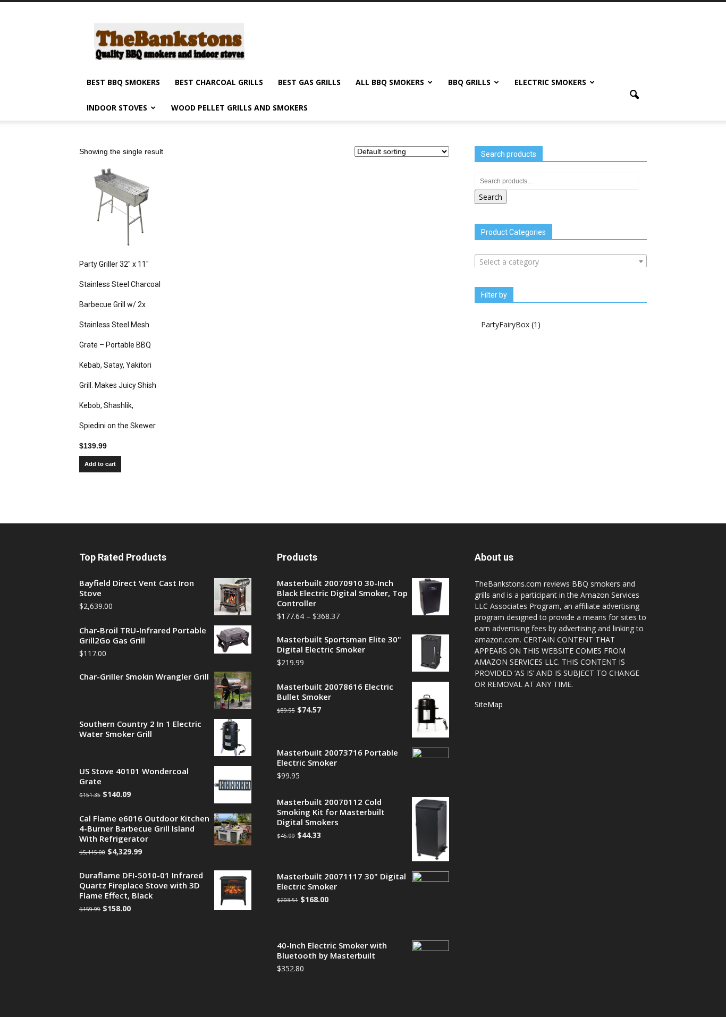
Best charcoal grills (219, 82)
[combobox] (561, 261)
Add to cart (100, 464)
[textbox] (560, 262)
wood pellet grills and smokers (239, 108)
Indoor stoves (117, 108)
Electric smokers (550, 82)
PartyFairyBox (505, 324)
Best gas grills (309, 82)
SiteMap (489, 704)
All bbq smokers (390, 82)
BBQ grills (469, 82)
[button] (634, 95)
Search (490, 197)
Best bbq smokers (123, 82)
